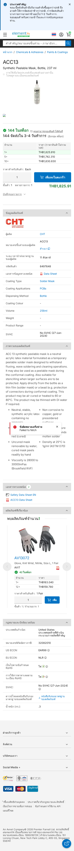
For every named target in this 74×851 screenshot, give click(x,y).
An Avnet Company (13, 829)
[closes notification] (69, 4)
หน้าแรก (7, 52)
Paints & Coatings (57, 52)
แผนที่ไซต (8, 810)
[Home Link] (27, 34)
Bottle (43, 295)
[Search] (68, 43)
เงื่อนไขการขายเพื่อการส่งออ (17, 806)
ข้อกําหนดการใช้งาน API (47, 806)
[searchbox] (34, 43)
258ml (43, 310)
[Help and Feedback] (66, 843)
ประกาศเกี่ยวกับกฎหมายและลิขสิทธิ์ (46, 802)
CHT (42, 234)
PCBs (43, 288)
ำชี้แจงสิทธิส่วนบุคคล (14, 802)
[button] (5, 34)
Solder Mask (47, 281)
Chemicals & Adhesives (29, 52)
